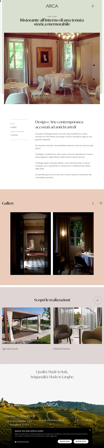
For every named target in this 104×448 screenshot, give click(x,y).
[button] (22, 442)
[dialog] (52, 437)
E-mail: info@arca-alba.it (52, 420)
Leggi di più (53, 436)
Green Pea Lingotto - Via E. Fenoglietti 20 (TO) (19, 422)
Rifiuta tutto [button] (65, 441)
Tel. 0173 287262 (85, 420)
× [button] (90, 430)
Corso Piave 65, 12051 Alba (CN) (19, 416)
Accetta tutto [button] (81, 441)
